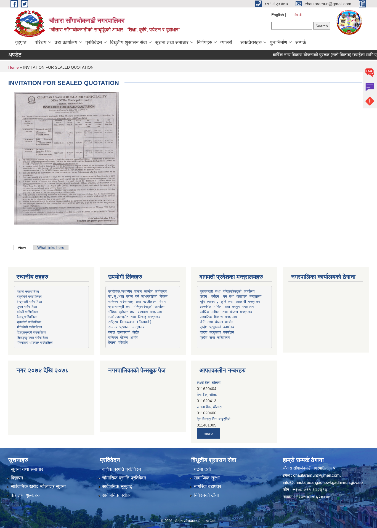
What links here (50, 247)
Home (13, 67)
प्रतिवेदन (94, 42)
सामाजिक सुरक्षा (207, 478)
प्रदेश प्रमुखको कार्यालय (217, 327)
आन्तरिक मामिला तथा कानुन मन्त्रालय (227, 307)
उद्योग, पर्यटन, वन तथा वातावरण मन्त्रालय (230, 296)
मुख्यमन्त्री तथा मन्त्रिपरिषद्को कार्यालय (227, 291)
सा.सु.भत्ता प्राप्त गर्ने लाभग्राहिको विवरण (138, 296)
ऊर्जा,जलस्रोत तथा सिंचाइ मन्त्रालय (134, 317)
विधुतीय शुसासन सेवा (128, 42)
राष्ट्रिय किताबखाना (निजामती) (130, 322)
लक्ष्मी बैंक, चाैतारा (209, 382)
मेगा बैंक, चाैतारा (207, 395)
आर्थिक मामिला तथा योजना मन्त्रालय (226, 312)
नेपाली (298, 15)
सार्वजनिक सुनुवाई (117, 486)
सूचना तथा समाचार (172, 42)
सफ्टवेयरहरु (251, 42)
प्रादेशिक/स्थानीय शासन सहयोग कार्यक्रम (137, 291)
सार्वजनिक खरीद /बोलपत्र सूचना (38, 486)
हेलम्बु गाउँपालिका (27, 316)
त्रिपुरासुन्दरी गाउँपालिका (31, 332)
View (24, 247)
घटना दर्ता (202, 469)
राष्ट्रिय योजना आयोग (123, 337)
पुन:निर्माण (278, 42)
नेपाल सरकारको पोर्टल (123, 332)
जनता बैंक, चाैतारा (209, 407)
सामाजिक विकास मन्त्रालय (218, 317)
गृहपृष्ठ (20, 42)
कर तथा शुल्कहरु (25, 495)
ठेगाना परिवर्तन (118, 342)
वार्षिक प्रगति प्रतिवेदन (121, 469)
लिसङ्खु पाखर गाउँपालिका (32, 337)
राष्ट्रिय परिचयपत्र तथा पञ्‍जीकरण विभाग (137, 302)
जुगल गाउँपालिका (27, 306)
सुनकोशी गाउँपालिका (29, 322)
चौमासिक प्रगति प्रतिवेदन (124, 478)
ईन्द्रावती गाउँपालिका (29, 301)
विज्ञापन (17, 478)
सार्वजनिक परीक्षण (116, 495)
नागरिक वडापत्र (207, 486)
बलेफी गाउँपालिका (27, 312)
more (208, 433)
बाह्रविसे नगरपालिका (29, 296)
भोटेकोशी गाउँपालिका (29, 327)
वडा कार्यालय (66, 42)
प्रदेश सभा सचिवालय (215, 337)
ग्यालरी (226, 42)
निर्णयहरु (204, 42)
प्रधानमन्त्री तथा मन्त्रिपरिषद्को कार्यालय (136, 307)
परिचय (40, 42)
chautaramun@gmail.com (316, 475)
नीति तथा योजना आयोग (216, 322)
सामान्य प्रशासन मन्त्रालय (126, 327)
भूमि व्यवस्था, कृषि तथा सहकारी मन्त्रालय (230, 302)
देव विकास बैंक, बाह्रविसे (213, 419)
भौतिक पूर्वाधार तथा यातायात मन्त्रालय (135, 312)
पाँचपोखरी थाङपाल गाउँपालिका (35, 342)
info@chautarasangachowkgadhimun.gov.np (323, 482)
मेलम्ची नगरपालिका (28, 291)
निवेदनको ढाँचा (206, 495)
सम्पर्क (300, 42)
